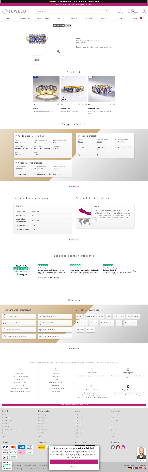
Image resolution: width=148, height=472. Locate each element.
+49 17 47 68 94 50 (92, 393)
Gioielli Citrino (43, 433)
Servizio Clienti (20, 373)
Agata (113, 418)
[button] (120, 11)
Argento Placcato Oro (23, 148)
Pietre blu (80, 330)
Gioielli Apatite (43, 430)
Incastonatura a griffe (123, 147)
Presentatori (56, 376)
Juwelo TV (137, 18)
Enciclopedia (119, 18)
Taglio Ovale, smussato (101, 148)
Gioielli (8, 18)
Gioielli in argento (133, 316)
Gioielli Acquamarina (45, 415)
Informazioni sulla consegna (20, 388)
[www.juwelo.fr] (132, 468)
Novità (60, 18)
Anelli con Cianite (130, 323)
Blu (79, 155)
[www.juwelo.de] (129, 468)
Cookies (42, 465)
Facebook (113, 447)
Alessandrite (115, 421)
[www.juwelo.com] (144, 468)
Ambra (113, 424)
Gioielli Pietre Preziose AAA (11, 430)
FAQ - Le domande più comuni (20, 391)
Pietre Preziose (24, 18)
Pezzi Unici (89, 18)
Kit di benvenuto (20, 379)
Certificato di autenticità (20, 376)
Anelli (108, 316)
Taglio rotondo (20, 174)
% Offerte (94, 323)
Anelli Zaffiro (6, 427)
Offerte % (104, 18)
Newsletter (56, 385)
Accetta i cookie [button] (74, 462)
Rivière (119, 323)
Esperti (56, 379)
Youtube (118, 447)
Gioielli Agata (42, 418)
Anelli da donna (119, 316)
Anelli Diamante (7, 418)
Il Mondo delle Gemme (55, 388)
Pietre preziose (90, 316)
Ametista (114, 430)
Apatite (113, 433)
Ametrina (114, 427)
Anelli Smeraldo (7, 421)
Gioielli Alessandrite (44, 421)
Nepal (99, 155)
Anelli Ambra (79, 421)
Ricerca (107, 11)
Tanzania (56, 174)
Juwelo (37, 154)
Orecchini (5, 433)
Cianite (80, 142)
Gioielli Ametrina (43, 427)
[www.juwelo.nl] (136, 468)
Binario (18, 154)
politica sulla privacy (73, 457)
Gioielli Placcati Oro (107, 323)
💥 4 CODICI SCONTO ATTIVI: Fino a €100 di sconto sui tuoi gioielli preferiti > (74, 1)
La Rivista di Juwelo (56, 382)
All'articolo (73, 186)
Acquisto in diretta (20, 382)
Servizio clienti (92, 390)
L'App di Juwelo (20, 385)
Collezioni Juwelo (43, 18)
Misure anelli (56, 391)
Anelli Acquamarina (81, 415)
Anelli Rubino (6, 424)
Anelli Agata (78, 418)
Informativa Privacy (30, 465)
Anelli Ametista (79, 424)
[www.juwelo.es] (140, 468)
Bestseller (73, 18)
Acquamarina (115, 415)
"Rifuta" (73, 454)
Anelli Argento (79, 430)
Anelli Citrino (79, 433)
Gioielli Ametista (43, 424)
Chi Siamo (56, 373)
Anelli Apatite (79, 427)
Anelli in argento (82, 323)
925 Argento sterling (42, 148)
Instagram (123, 447)
